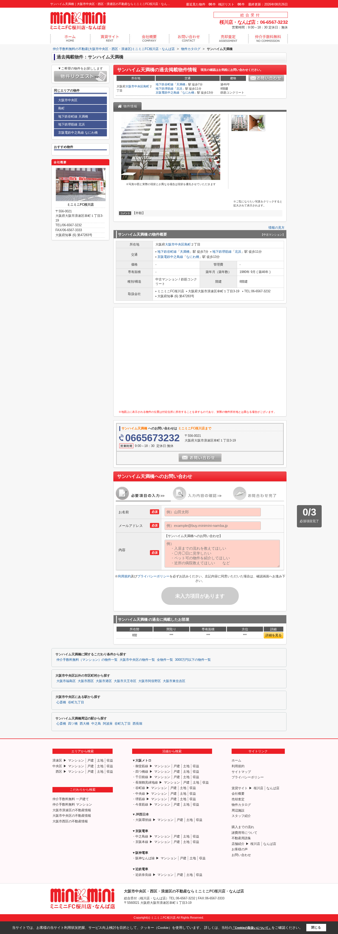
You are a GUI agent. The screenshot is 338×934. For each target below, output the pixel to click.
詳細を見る (274, 635)
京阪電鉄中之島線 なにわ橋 (78, 132)
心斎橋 (61, 702)
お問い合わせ (241, 855)
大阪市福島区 (66, 681)
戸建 (90, 760)
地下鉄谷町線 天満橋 (73, 116)
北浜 (179, 88)
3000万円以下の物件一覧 (193, 660)
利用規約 (124, 576)
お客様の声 (240, 849)
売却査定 (238, 799)
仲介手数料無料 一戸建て (70, 799)
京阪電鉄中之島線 (167, 92)
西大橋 (84, 723)
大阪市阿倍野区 (149, 681)
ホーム (236, 760)
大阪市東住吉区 (174, 681)
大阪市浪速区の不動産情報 (71, 810)
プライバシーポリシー (153, 576)
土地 (100, 760)
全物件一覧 (165, 660)
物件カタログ (241, 805)
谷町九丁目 (76, 702)
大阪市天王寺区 (125, 681)
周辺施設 (238, 810)
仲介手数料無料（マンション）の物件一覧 (87, 660)
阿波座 (108, 723)
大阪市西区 (86, 681)
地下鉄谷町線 (164, 84)
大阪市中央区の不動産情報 (71, 815)
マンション (76, 760)
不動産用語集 (241, 838)
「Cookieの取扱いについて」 (251, 928)
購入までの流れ (243, 827)
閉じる (316, 927)
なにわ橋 (188, 92)
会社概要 (238, 793)
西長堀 (137, 723)
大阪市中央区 (134, 86)
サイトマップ (241, 772)
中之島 (96, 723)
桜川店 (258, 788)
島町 (146, 86)
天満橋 (180, 84)
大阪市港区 (104, 681)
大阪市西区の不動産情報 (70, 821)
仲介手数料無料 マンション (72, 804)
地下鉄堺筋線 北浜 (71, 124)
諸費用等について (244, 833)
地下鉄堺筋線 (164, 88)
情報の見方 (276, 227)
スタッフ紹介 (241, 816)
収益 (110, 760)
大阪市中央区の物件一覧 (137, 660)
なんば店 (272, 788)
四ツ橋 (73, 723)
